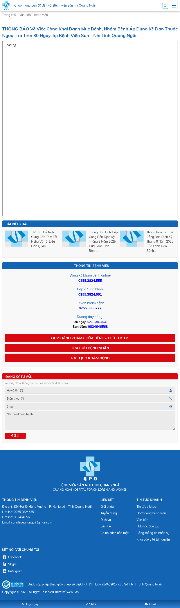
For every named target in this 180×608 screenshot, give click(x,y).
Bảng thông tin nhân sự (153, 533)
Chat (152, 604)
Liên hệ (106, 526)
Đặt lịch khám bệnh (90, 358)
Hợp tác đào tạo (148, 526)
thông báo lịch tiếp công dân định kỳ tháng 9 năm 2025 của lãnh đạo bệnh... (103, 241)
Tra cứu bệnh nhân (90, 348)
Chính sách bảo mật (115, 533)
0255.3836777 (90, 308)
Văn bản (142, 520)
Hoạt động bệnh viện (151, 513)
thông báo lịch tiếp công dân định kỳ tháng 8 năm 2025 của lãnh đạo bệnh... (160, 241)
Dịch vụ (106, 520)
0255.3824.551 (90, 294)
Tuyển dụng (109, 513)
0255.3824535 (97, 322)
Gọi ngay (32, 604)
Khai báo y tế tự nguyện (153, 539)
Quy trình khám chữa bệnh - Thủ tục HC (90, 338)
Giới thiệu (107, 507)
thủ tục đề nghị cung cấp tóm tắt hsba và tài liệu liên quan (44, 239)
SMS (92, 604)
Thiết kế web (63, 592)
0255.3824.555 (90, 280)
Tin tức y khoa (146, 507)
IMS (76, 592)
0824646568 (98, 326)
